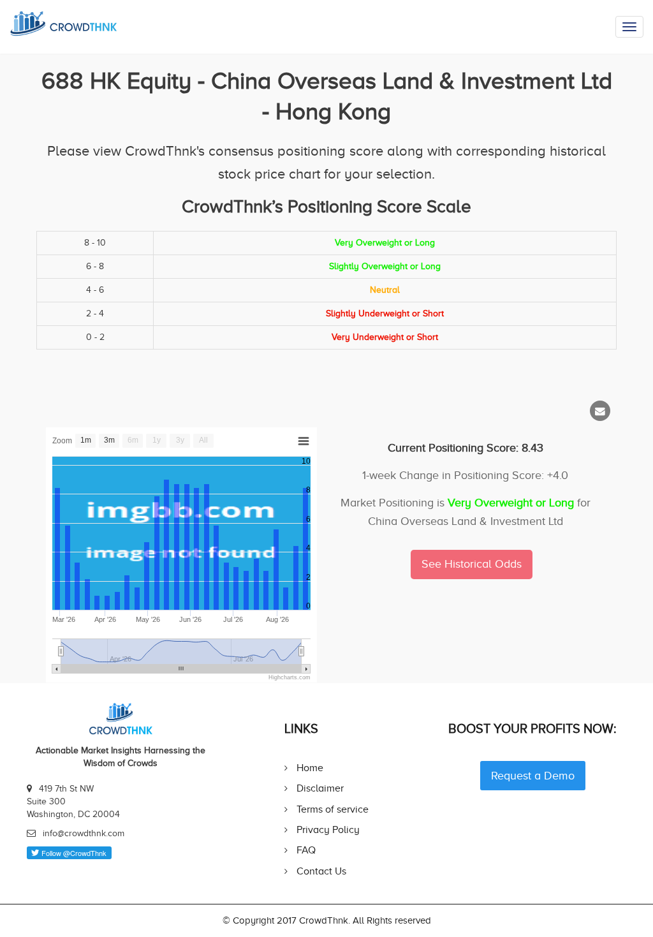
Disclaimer (320, 788)
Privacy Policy (328, 829)
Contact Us (321, 871)
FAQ (306, 850)
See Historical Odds (472, 563)
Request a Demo (533, 775)
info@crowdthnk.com (83, 833)
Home (310, 767)
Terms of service (333, 809)
